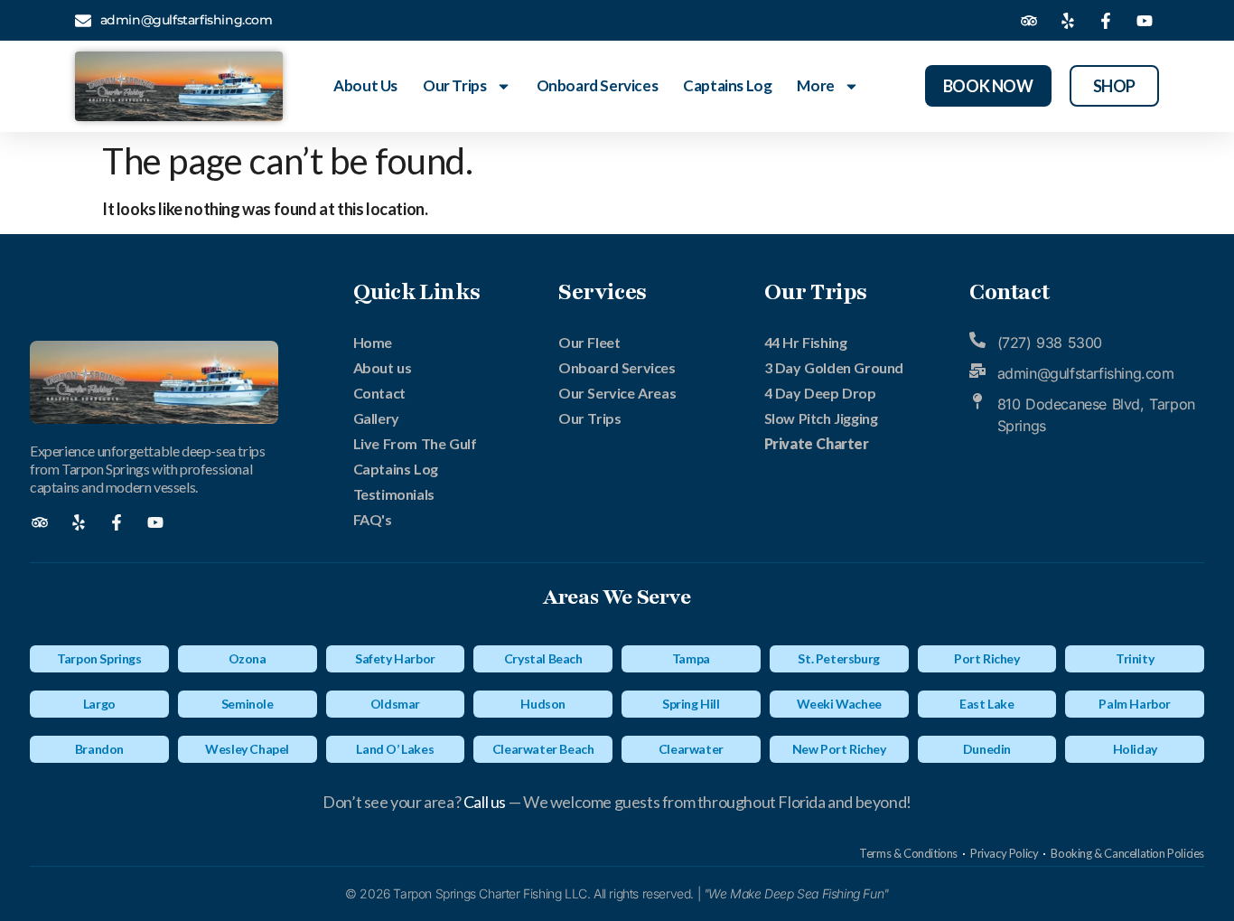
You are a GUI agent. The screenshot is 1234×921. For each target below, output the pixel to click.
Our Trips (454, 85)
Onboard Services (598, 85)
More (815, 85)
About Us (365, 85)
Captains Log (727, 85)
